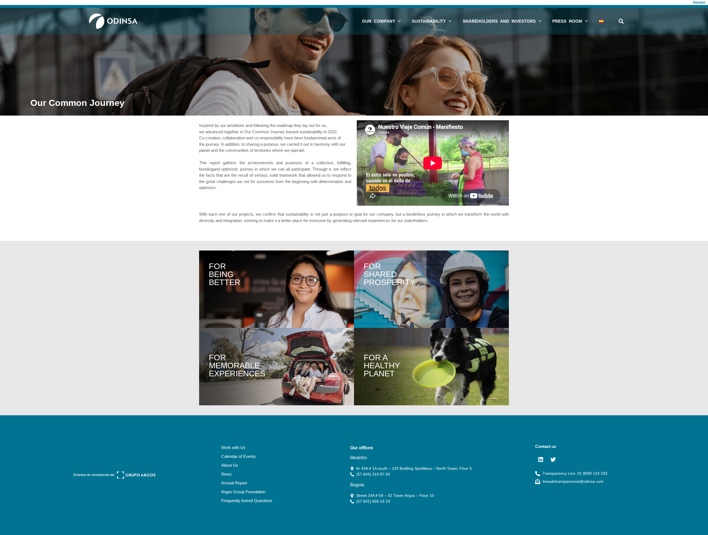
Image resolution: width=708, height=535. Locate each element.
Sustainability (429, 21)
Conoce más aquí (431, 289)
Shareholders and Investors (499, 21)
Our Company (378, 21)
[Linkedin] (540, 459)
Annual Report (234, 483)
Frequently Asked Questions (246, 500)
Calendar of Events (238, 456)
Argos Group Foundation (243, 491)
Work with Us (233, 447)
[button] (621, 21)
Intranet (699, 2)
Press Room (567, 21)
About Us (229, 465)
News (226, 474)
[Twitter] (553, 459)
